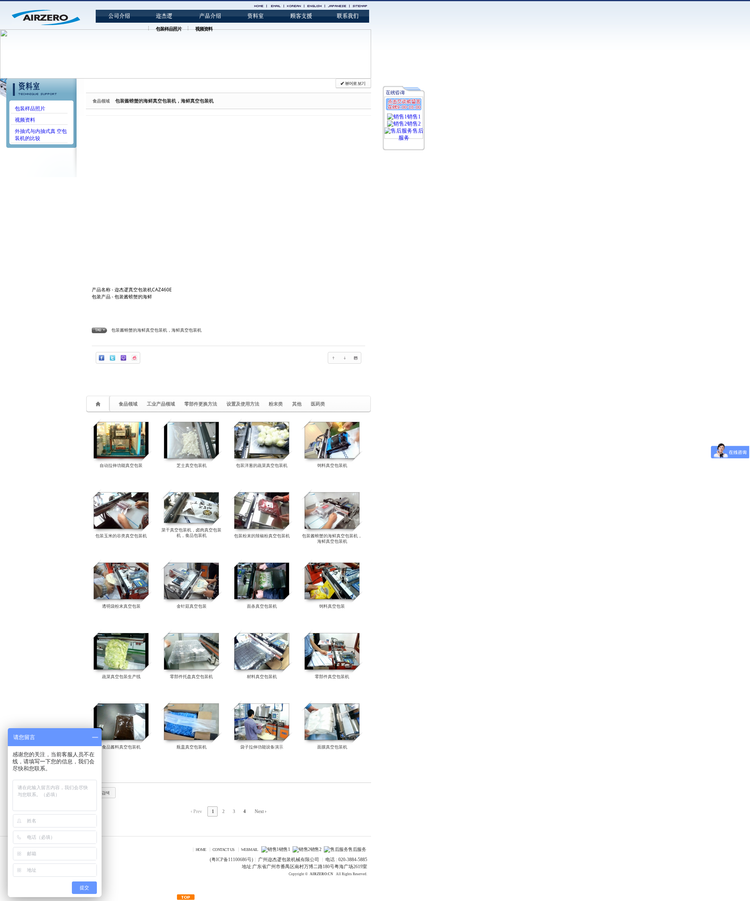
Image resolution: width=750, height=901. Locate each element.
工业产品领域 (161, 403)
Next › (260, 811)
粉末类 (276, 403)
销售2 (315, 849)
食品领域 (128, 403)
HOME (201, 849)
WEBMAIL (249, 849)
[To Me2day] (123, 357)
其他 (297, 403)
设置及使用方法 (243, 403)
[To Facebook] (101, 357)
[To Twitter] (112, 357)
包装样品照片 (169, 29)
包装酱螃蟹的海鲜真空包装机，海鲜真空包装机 (164, 100)
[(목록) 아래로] (344, 357)
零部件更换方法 (200, 403)
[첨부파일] (355, 357)
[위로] (333, 357)
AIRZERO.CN (321, 874)
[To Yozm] (134, 357)
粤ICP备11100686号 (231, 859)
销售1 (284, 849)
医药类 (318, 403)
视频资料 (203, 29)
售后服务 (357, 849)
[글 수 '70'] (99, 403)
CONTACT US (223, 849)
